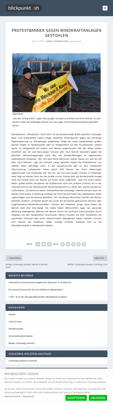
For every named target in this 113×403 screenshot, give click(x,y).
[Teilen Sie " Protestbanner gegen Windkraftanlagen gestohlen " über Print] (49, 244)
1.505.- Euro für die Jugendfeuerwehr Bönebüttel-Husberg (38, 296)
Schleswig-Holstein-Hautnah (23, 360)
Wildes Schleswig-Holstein (22, 343)
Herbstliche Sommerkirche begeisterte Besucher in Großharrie (40, 282)
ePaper (12, 314)
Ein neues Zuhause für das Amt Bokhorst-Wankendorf (36, 289)
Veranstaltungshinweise (21, 336)
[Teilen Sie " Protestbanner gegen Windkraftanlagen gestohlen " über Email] (43, 244)
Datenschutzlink (12, 396)
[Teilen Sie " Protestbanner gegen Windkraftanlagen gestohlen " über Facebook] (38, 244)
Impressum (28, 396)
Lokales (49, 41)
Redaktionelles (61, 41)
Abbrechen (17, 113)
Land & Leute (15, 321)
